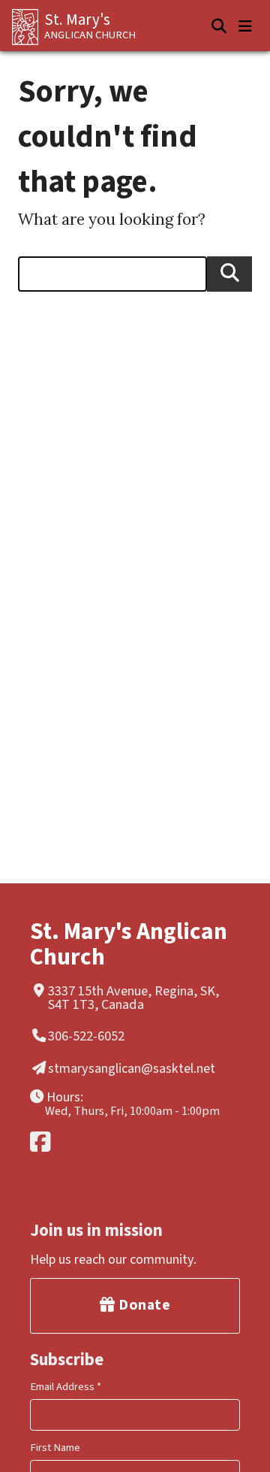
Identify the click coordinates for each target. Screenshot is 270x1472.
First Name (55, 1447)
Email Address (65, 1387)
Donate (143, 1305)
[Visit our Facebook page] (133, 1141)
